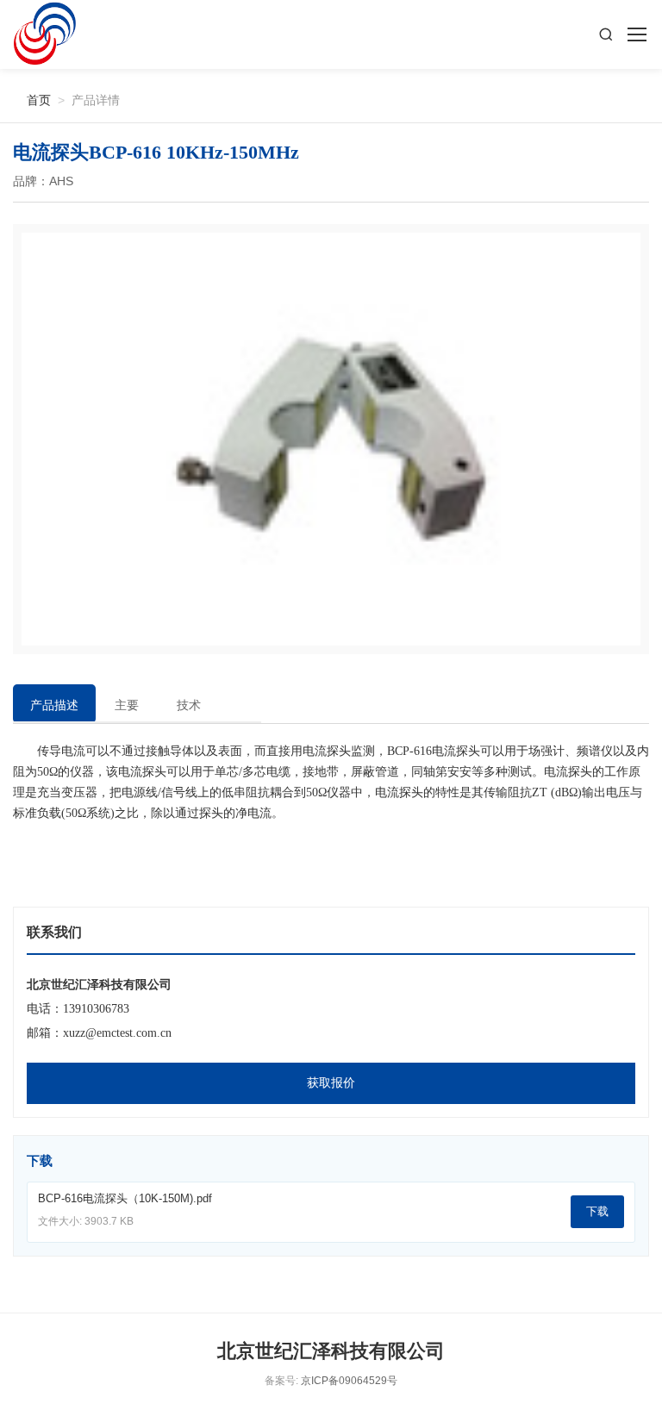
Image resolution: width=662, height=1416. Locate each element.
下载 (597, 1211)
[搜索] (606, 34)
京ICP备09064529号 (349, 1381)
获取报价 (331, 1082)
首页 (32, 99)
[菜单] (636, 34)
